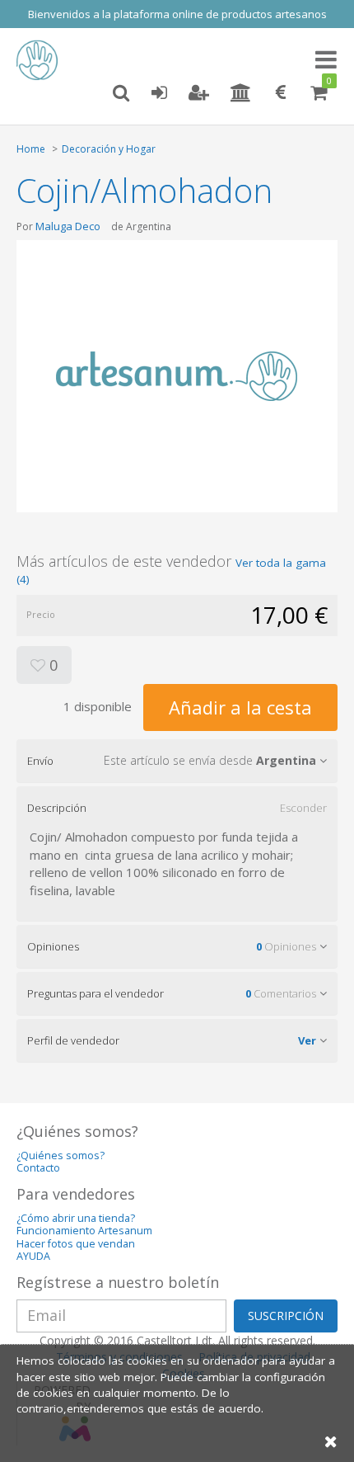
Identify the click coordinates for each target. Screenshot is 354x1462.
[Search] (121, 93)
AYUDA (33, 1256)
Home (30, 149)
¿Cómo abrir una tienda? (75, 1218)
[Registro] (199, 93)
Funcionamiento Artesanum (84, 1231)
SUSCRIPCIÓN (286, 1315)
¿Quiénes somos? (60, 1155)
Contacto (38, 1168)
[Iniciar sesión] (159, 93)
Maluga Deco (67, 226)
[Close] (331, 1441)
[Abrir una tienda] (241, 93)
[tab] (177, 760)
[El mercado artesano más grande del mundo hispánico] (41, 60)
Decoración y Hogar (109, 149)
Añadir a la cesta (240, 707)
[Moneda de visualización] (281, 93)
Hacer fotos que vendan (75, 1244)
